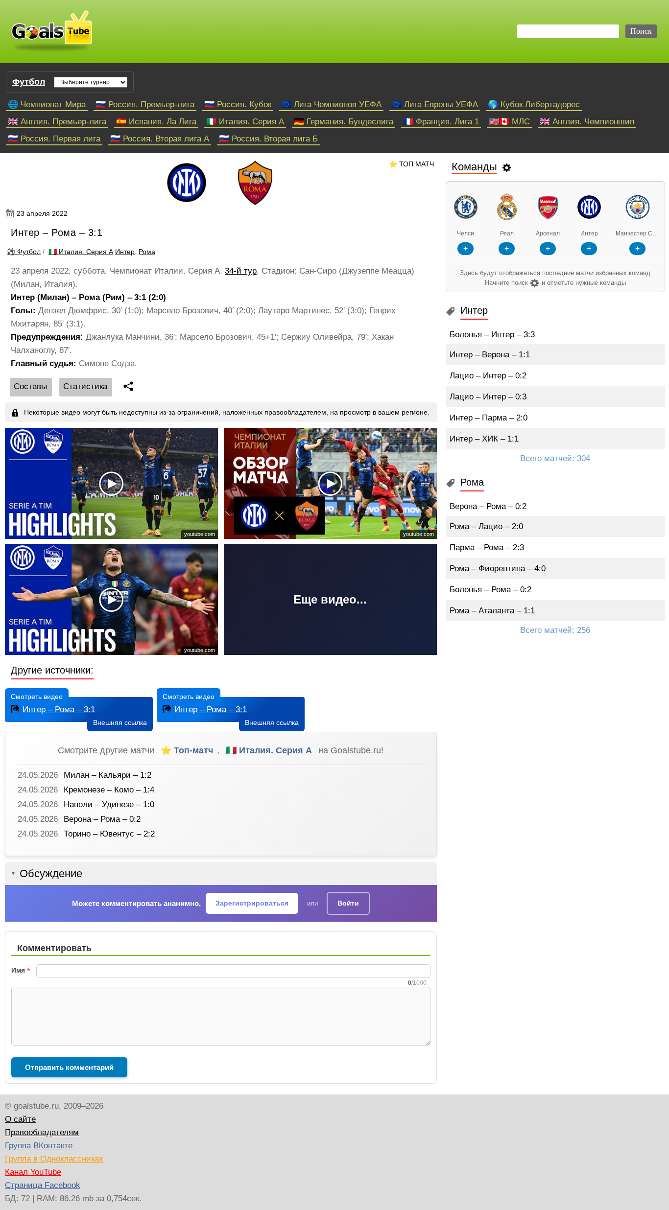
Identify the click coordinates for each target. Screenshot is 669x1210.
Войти (348, 903)
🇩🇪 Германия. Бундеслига (343, 121)
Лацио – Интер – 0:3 (488, 396)
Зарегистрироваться (251, 903)
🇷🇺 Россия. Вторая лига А (159, 138)
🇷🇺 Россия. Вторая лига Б (268, 138)
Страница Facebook (42, 1185)
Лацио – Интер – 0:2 (488, 375)
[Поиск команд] (507, 167)
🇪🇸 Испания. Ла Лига (156, 121)
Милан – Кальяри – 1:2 (107, 775)
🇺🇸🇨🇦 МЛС (509, 121)
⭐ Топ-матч (187, 750)
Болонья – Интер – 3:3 (492, 334)
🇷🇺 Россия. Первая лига (54, 138)
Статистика (85, 386)
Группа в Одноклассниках (54, 1158)
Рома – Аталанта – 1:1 (492, 610)
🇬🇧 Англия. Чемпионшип (587, 121)
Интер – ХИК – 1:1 (484, 438)
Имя (18, 970)
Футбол (28, 82)
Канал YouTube (33, 1172)
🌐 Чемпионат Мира (47, 104)
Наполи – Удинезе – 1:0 (109, 804)
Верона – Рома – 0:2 (102, 819)
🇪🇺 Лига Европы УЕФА (434, 104)
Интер (125, 252)
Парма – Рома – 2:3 (487, 547)
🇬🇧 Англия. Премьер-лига (57, 121)
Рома (147, 252)
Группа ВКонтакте (38, 1145)
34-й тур (241, 271)
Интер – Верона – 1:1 (490, 354)
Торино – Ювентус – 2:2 (109, 833)
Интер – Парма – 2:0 (488, 417)
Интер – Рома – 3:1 (59, 709)
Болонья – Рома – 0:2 (490, 589)
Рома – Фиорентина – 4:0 (498, 568)
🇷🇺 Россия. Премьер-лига (145, 104)
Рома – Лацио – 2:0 (486, 526)
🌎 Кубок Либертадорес (534, 104)
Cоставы (30, 386)
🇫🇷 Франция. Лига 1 (441, 121)
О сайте (20, 1119)
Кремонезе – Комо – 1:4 (109, 789)
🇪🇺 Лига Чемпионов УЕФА (331, 104)
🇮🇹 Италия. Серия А (245, 121)
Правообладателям (42, 1132)
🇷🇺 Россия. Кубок (237, 104)
